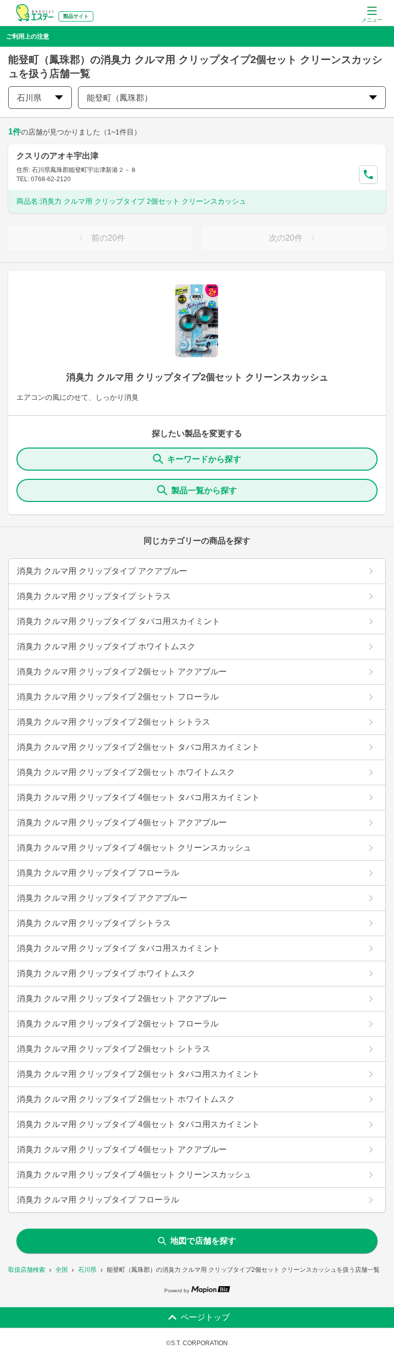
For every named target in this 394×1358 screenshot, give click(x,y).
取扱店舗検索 (26, 1269)
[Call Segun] (368, 174)
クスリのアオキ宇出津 (57, 155)
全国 (61, 1269)
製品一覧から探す (204, 490)
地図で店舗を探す (203, 1240)
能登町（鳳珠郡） (119, 97)
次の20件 (286, 238)
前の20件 (108, 238)
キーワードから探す (204, 459)
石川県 (87, 1269)
